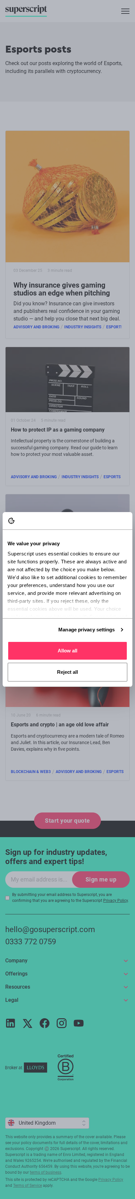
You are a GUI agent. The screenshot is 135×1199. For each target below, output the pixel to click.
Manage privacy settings (86, 629)
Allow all (67, 650)
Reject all (67, 672)
